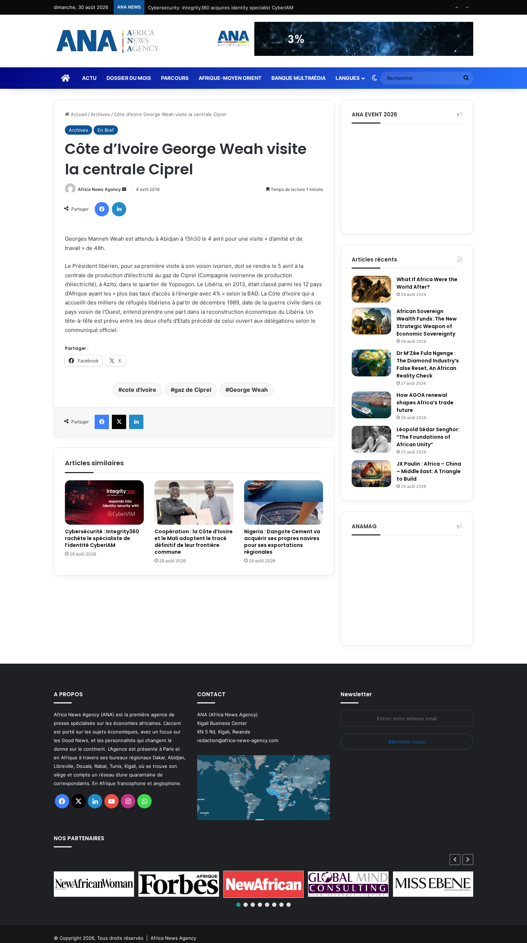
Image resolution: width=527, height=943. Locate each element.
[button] (467, 859)
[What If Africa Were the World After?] (371, 289)
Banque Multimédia (298, 78)
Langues (348, 78)
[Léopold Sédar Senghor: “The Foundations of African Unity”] (371, 439)
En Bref (106, 130)
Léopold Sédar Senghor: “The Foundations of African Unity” (428, 437)
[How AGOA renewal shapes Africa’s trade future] (371, 404)
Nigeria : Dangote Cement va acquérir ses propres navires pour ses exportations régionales (282, 541)
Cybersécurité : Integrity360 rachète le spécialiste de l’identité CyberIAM (102, 538)
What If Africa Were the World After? (427, 283)
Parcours (175, 78)
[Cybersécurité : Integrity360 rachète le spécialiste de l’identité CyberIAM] (104, 502)
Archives (100, 114)
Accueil (78, 114)
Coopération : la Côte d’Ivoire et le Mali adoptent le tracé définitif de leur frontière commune (194, 541)
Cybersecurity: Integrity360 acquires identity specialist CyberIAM (221, 7)
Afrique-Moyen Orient (230, 78)
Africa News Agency (99, 189)
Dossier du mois (128, 78)
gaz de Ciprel (192, 389)
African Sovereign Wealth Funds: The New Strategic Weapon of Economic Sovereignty (427, 322)
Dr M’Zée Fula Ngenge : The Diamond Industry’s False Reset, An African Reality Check (428, 364)
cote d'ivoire (139, 389)
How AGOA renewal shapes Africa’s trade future (425, 402)
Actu (89, 78)
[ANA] (106, 41)
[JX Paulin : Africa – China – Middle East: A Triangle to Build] (371, 473)
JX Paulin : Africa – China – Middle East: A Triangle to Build (429, 471)
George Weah (248, 389)
